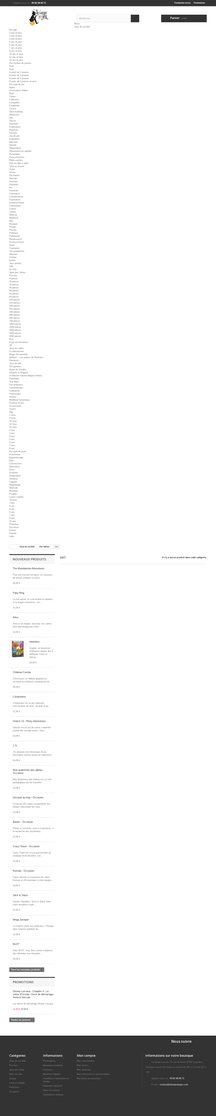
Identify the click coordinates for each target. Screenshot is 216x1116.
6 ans (12, 442)
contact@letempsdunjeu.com (174, 1084)
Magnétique (15, 485)
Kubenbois (14, 139)
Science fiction (16, 242)
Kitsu (15, 617)
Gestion (13, 133)
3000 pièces (15, 333)
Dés (11, 117)
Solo (11, 66)
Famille (12, 533)
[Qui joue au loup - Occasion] (9, 796)
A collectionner (16, 351)
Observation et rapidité (20, 151)
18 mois (13, 427)
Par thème (14, 175)
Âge (11, 412)
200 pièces (14, 306)
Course (12, 108)
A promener (14, 454)
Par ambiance (16, 384)
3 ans (12, 433)
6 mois (12, 418)
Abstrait (13, 178)
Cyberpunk (14, 390)
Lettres (12, 211)
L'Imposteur (19, 696)
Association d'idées (18, 90)
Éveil (11, 469)
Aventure (13, 190)
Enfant (12, 530)
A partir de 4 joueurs (19, 78)
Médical (13, 215)
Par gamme (15, 366)
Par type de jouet (17, 451)
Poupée (13, 494)
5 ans (12, 439)
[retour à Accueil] (13, 547)
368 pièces (14, 315)
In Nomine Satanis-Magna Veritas (25, 375)
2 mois (12, 415)
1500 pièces (15, 327)
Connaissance (16, 196)
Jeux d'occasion (51, 1090)
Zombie (13, 257)
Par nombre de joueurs (20, 63)
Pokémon (14, 360)
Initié (11, 536)
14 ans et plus (16, 60)
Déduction (14, 114)
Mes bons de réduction (89, 1078)
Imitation (13, 478)
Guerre (12, 208)
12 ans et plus (16, 57)
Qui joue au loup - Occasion (28, 797)
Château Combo (22, 672)
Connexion (199, 3)
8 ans (12, 448)
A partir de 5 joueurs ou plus (23, 81)
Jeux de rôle (15, 363)
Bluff (11, 93)
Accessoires (15, 406)
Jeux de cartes (16, 348)
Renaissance (15, 239)
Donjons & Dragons (18, 372)
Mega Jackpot (21, 919)
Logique (13, 481)
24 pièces (14, 284)
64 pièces (14, 296)
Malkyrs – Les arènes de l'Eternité (26, 357)
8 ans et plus (15, 51)
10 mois (13, 421)
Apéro (12, 87)
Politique (13, 233)
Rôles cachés (16, 160)
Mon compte (86, 1055)
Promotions (23, 982)
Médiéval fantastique (19, 400)
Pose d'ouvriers (16, 157)
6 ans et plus (15, 45)
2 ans (12, 430)
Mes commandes (85, 1061)
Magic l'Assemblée (18, 354)
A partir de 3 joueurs (19, 75)
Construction (15, 463)
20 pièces (14, 281)
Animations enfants (53, 1094)
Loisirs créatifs (16, 497)
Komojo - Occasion (23, 870)
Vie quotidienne (16, 251)
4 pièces (13, 278)
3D (10, 345)
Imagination (15, 475)
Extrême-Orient (16, 202)
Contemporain (16, 387)
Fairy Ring (18, 592)
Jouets (12, 409)
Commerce (14, 193)
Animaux (13, 181)
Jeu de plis (14, 136)
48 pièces (14, 290)
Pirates (12, 227)
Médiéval (13, 218)
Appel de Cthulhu (17, 369)
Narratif (12, 145)
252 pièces (14, 309)
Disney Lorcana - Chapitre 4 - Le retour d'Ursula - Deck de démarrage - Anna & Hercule (34, 994)
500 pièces (14, 318)
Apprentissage (16, 457)
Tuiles (12, 169)
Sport (12, 245)
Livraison (48, 1069)
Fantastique (15, 205)
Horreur (12, 397)
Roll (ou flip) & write (18, 163)
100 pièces (14, 299)
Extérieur (13, 472)
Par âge (13, 29)
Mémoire (13, 142)
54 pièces (14, 293)
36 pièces (14, 287)
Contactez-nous (182, 3)
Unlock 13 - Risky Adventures (29, 721)
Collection (14, 99)
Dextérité (13, 124)
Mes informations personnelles (93, 1074)
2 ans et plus (15, 33)
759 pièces (14, 321)
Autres (12, 172)
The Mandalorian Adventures (28, 568)
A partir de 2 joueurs (19, 72)
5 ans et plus (15, 42)
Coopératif (14, 105)
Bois (11, 339)
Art (10, 187)
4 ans (12, 436)
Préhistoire (14, 236)
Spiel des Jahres (17, 272)
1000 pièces (15, 324)
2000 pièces (15, 330)
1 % (15, 745)
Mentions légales (52, 1074)
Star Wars (14, 381)
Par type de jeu (16, 84)
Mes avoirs (82, 1065)
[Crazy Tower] (9, 845)
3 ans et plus (15, 36)
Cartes (12, 96)
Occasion (14, 527)
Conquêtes (14, 102)
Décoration (14, 466)
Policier (13, 230)
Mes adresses (84, 1069)
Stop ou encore (16, 166)
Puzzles (13, 275)
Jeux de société (82, 26)
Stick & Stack (20, 895)
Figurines (13, 130)
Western (13, 254)
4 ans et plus (15, 39)
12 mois (13, 424)
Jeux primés (15, 263)
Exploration (14, 127)
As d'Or (13, 269)
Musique (13, 224)
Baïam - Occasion (23, 821)
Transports (14, 248)
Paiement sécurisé (52, 1086)
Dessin (12, 120)
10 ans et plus (16, 54)
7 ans (12, 445)
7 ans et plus (15, 48)
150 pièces (14, 302)
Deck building (15, 111)
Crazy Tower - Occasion (26, 846)
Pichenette (14, 154)
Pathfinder (14, 378)
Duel (11, 69)
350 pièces (14, 312)
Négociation (15, 148)
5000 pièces (15, 336)
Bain (11, 460)
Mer (11, 221)
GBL (11, 266)
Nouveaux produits (29, 559)
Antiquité (13, 184)
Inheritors (34, 641)
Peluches (13, 524)
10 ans (12, 521)
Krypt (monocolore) (18, 342)
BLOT (16, 944)
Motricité (13, 488)
